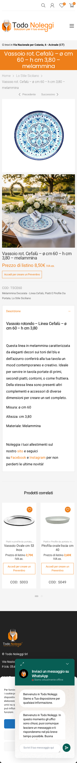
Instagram (38, 457)
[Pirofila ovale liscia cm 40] (57, 520)
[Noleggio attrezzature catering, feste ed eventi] (27, 26)
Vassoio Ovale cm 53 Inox (19, 548)
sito (20, 451)
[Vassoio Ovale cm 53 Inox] (19, 520)
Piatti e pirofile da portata (19, 541)
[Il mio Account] (52, 5)
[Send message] (66, 748)
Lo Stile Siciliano (27, 76)
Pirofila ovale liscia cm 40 (57, 548)
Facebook (18, 457)
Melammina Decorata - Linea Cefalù (23, 293)
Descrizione (13, 311)
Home (6, 76)
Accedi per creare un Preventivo (22, 274)
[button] (36, 596)
